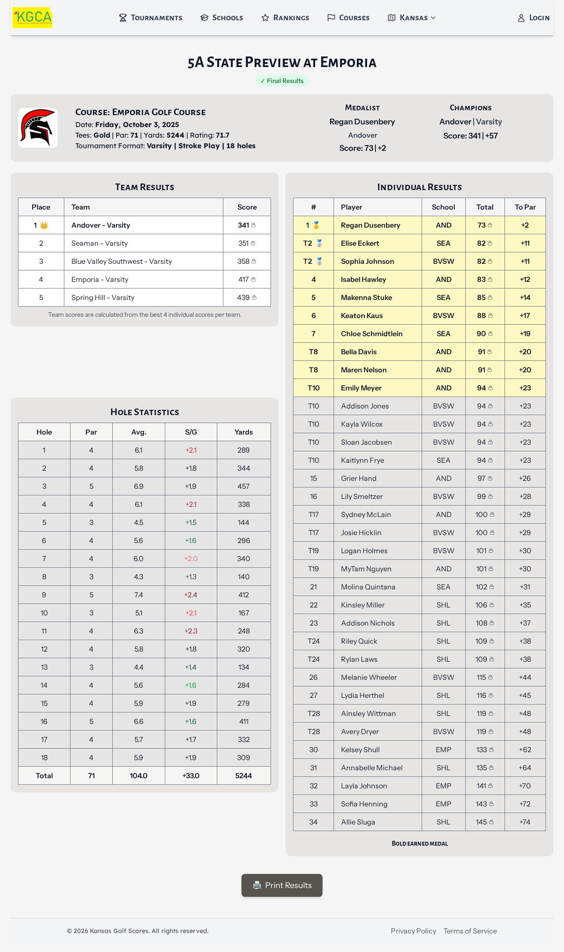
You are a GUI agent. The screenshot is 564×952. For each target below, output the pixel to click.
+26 (525, 478)
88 (481, 315)
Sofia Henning (364, 803)
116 (481, 695)
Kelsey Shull (360, 749)
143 (481, 803)
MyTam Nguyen (366, 568)
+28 (525, 496)
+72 (525, 803)
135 (481, 767)
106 (481, 604)
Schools (227, 17)
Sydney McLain (366, 514)
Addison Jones (365, 405)
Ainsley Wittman (368, 713)
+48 (525, 713)
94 (481, 387)
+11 (525, 243)
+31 (525, 586)
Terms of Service (470, 930)
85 (481, 297)
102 (481, 586)
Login (539, 17)
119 (481, 713)
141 (481, 785)
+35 (525, 604)
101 (481, 550)
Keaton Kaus (362, 315)
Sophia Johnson (367, 261)
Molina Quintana (368, 586)
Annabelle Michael (372, 767)
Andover (456, 122)
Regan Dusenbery (362, 122)
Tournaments (156, 17)
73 (482, 225)
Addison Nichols (368, 622)
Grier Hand (359, 478)
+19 (525, 333)
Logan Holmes (364, 550)
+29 (525, 514)
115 (481, 677)
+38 (525, 641)
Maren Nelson (364, 369)
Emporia (85, 279)
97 (482, 478)
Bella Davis (359, 351)
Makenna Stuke (366, 297)
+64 (525, 767)
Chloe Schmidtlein (372, 333)
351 (243, 243)
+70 (525, 785)
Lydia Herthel (362, 695)
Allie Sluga (358, 821)
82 (481, 243)
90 (481, 333)
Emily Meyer (361, 387)
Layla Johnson (364, 785)
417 (243, 279)
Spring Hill (89, 297)
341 (243, 225)
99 (481, 496)
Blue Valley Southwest (107, 261)
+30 (525, 550)
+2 (525, 225)
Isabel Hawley (363, 279)
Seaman (85, 243)
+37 (525, 622)
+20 (525, 351)
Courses (354, 17)
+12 (525, 279)
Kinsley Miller (363, 604)
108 (481, 622)
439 (243, 297)
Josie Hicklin (361, 532)
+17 (525, 315)
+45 (525, 695)
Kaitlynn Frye (362, 460)
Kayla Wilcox (362, 424)
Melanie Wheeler (369, 677)
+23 (525, 387)
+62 (525, 749)
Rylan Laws (359, 659)
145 (481, 821)
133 (481, 749)
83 (481, 279)
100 (481, 514)
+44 (525, 677)
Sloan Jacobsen (366, 442)
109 (481, 641)
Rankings (291, 17)
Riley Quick (359, 641)
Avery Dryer (360, 731)
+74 (525, 821)
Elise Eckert (360, 243)
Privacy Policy (413, 930)
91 (481, 351)
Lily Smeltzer (362, 496)
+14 (525, 297)
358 (243, 261)
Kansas (414, 17)
